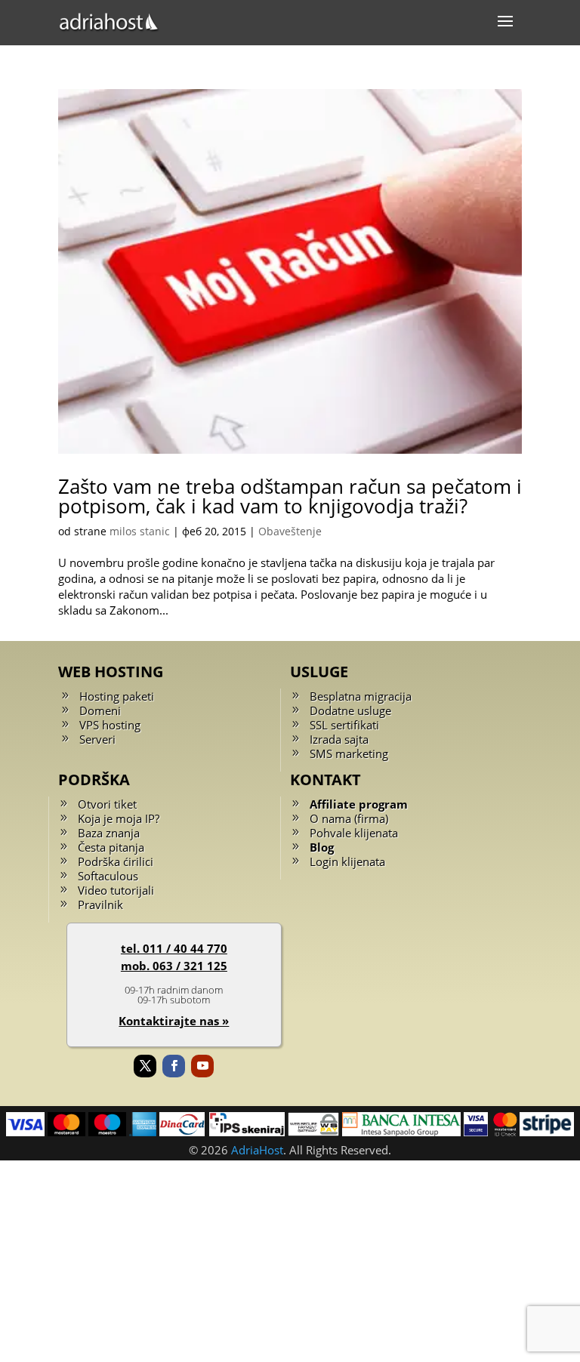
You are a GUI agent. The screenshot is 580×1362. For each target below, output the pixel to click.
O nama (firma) (349, 818)
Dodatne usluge (350, 710)
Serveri (97, 739)
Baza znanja (109, 832)
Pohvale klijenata (354, 832)
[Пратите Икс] (145, 1066)
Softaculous (108, 875)
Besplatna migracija (361, 696)
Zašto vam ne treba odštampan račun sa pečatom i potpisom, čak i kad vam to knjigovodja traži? (290, 496)
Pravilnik (100, 904)
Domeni (100, 710)
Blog (322, 847)
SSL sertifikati (344, 724)
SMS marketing (349, 753)
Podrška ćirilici (115, 861)
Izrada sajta (339, 739)
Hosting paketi (116, 696)
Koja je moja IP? (118, 818)
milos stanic (140, 531)
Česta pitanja (111, 847)
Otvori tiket (107, 804)
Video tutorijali (116, 890)
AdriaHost (257, 1149)
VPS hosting (109, 724)
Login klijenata (347, 861)
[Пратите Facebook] (173, 1066)
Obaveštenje (290, 531)
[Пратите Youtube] (202, 1066)
